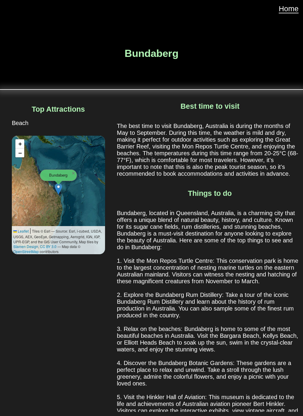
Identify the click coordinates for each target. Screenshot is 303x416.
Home (289, 8)
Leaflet (23, 230)
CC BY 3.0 (48, 246)
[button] (58, 189)
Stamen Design (25, 246)
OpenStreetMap (26, 251)
